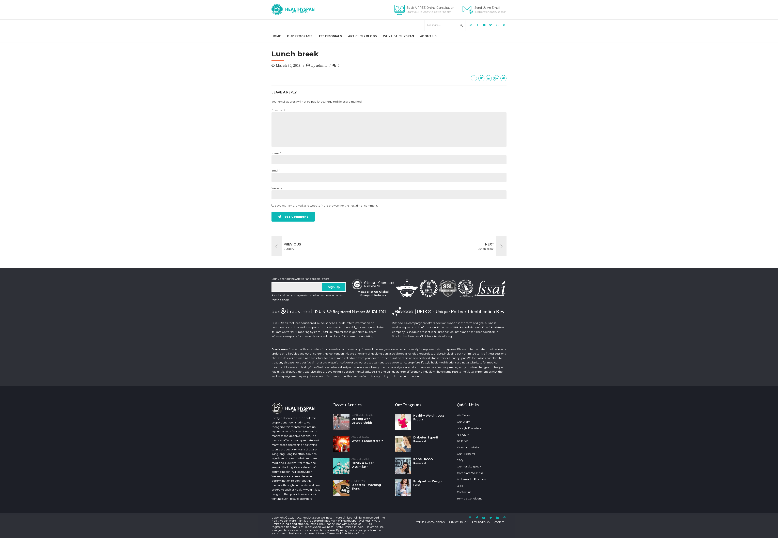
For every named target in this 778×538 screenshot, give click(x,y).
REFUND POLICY (481, 522)
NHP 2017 (463, 434)
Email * (275, 170)
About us (428, 36)
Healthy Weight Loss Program (429, 417)
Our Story (463, 421)
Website (276, 188)
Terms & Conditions (469, 498)
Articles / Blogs (362, 36)
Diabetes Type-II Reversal (425, 439)
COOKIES (499, 522)
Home (276, 36)
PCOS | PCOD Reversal (423, 461)
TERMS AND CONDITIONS (430, 522)
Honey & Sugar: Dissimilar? (363, 464)
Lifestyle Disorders (469, 428)
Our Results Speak (469, 466)
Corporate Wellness (470, 473)
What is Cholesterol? (367, 441)
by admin (319, 65)
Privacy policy (380, 376)
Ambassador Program (471, 479)
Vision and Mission (468, 447)
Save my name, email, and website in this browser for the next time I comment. (326, 205)
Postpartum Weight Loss (428, 483)
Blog (460, 485)
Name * (276, 153)
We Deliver (464, 415)
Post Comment (295, 217)
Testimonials (330, 36)
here (352, 336)
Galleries (462, 441)
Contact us (464, 492)
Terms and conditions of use (345, 376)
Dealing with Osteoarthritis (362, 420)
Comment (278, 110)
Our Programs (299, 36)
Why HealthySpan (398, 36)
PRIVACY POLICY (458, 522)
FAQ (460, 460)
